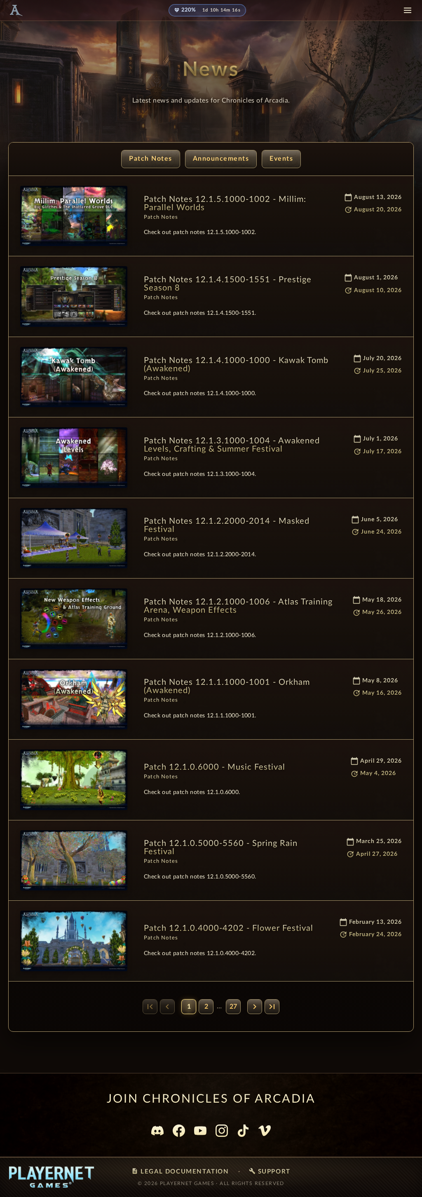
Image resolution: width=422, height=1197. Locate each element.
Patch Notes (150, 158)
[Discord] (157, 1130)
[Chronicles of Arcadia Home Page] (15, 10)
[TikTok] (243, 1130)
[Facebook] (178, 1130)
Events (281, 158)
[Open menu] (407, 10)
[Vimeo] (264, 1130)
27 (233, 1006)
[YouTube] (200, 1130)
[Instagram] (221, 1130)
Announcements (221, 158)
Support (270, 1171)
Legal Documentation (180, 1171)
